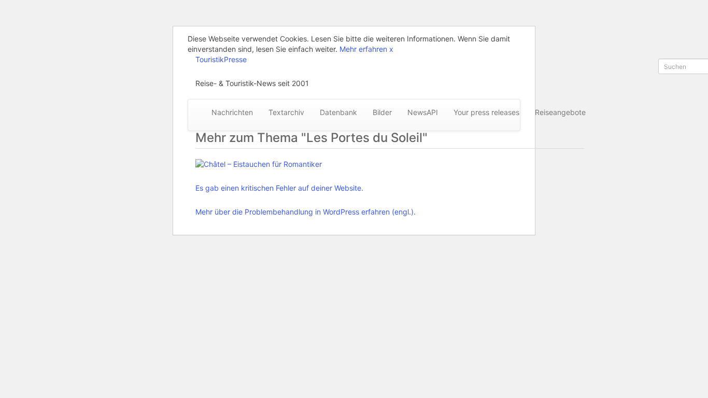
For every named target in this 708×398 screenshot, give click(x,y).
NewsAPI (422, 112)
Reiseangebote (560, 112)
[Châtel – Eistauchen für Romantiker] (305, 164)
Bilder (382, 112)
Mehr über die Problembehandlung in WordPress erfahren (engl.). (305, 211)
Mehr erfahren (363, 49)
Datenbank (338, 112)
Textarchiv (286, 112)
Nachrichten (232, 112)
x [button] (391, 49)
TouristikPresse (221, 59)
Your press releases (486, 112)
